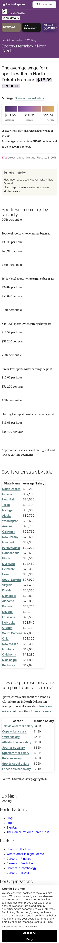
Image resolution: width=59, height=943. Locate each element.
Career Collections (19, 849)
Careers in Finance (19, 858)
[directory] (29, 182)
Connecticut (10, 553)
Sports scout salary (15, 763)
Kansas (7, 606)
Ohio (5, 638)
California (8, 531)
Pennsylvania (11, 547)
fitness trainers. (41, 711)
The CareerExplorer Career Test (28, 832)
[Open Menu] (17, 4)
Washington (10, 521)
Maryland (8, 563)
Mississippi (9, 660)
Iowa (5, 574)
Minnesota (9, 596)
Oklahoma (9, 654)
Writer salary (11, 737)
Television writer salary (17, 726)
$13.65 (10, 117)
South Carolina (12, 633)
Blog (10, 818)
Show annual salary (29, 98)
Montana (8, 649)
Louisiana (8, 617)
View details (11, 18)
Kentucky (8, 665)
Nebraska (8, 622)
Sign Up (12, 827)
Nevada (7, 612)
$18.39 (29, 117)
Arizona (7, 526)
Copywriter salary (14, 731)
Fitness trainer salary (16, 769)
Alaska (6, 515)
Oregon (7, 627)
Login (10, 823)
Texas (6, 505)
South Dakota (11, 579)
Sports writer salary (15, 753)
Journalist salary (13, 747)
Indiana (7, 494)
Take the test (44, 4)
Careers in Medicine (20, 863)
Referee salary (12, 758)
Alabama (8, 601)
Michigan (8, 510)
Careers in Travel (18, 872)
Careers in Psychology (21, 868)
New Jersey (10, 537)
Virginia (7, 585)
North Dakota (11, 489)
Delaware (8, 569)
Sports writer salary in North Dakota (24, 48)
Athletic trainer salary (16, 742)
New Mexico (10, 644)
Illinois (6, 558)
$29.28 (48, 117)
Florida (6, 590)
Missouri (8, 542)
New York (8, 499)
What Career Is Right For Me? (26, 854)
